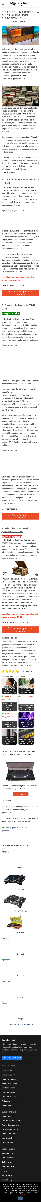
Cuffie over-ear (7, 1162)
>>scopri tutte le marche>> (20, 1025)
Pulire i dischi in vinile (10, 1129)
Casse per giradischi (9, 1097)
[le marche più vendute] (15, 858)
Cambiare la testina (9, 1134)
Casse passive (7, 1142)
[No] (38, 1192)
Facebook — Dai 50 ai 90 (12, 1057)
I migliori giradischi (9, 1075)
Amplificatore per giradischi (12, 1121)
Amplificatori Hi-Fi (8, 1138)
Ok (20, 1198)
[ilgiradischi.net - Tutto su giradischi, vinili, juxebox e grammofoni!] (20, 4)
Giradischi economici (9, 1079)
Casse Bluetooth (8, 1158)
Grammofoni (6, 1105)
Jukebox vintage (8, 1166)
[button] (3, 3)
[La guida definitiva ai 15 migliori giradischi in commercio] (15, 834)
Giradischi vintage (8, 1088)
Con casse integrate (9, 1092)
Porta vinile (6, 1101)
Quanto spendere (8, 1116)
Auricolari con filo (8, 1153)
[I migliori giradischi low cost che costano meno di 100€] (20, 772)
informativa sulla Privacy (20, 1195)
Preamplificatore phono (10, 1125)
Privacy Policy (7, 1175)
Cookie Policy (7, 1180)
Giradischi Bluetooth (9, 1083)
